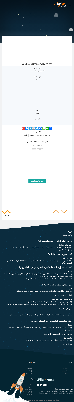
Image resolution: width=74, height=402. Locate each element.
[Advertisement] (36, 48)
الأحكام (66, 373)
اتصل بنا (65, 368)
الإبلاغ (6, 215)
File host (45, 379)
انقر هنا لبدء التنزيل (37, 181)
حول (30, 384)
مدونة (30, 387)
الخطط (29, 368)
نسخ (31, 135)
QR (25, 135)
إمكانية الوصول (27, 392)
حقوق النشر (28, 389)
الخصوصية (64, 371)
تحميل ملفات (28, 373)
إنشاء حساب (28, 371)
